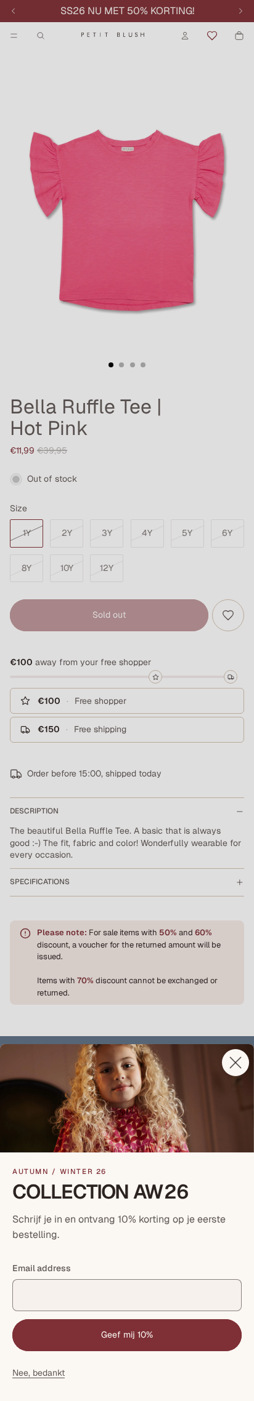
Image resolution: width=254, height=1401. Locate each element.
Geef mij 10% (127, 1334)
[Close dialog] (235, 1062)
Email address (41, 1268)
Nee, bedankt (38, 1372)
